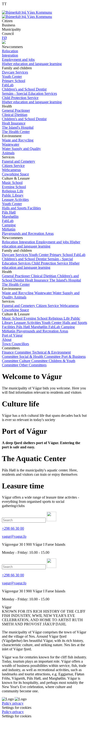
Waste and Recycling (18, 293)
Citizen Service (48, 306)
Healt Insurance (37, 280)
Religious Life (59, 318)
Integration (27, 242)
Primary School (62, 255)
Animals (20, 297)
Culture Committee (34, 361)
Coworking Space (15, 310)
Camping (68, 327)
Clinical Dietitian (44, 276)
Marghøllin (39, 327)
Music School (12, 318)
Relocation (10, 242)
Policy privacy (12, 703)
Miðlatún (9, 331)
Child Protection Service (50, 263)
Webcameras (69, 306)
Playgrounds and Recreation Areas (42, 331)
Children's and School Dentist (24, 259)
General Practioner (16, 276)
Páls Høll (23, 327)
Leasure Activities (28, 323)
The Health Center (16, 284)
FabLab (79, 255)
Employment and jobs (53, 242)
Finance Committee (17, 352)
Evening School (35, 318)
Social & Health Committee (40, 357)
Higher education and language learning (41, 244)
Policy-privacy (13, 712)
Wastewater (43, 293)
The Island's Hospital (65, 280)
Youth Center (39, 255)
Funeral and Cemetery (19, 306)
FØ (4, 38)
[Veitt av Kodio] (9, 723)
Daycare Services (15, 255)
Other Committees (33, 365)
